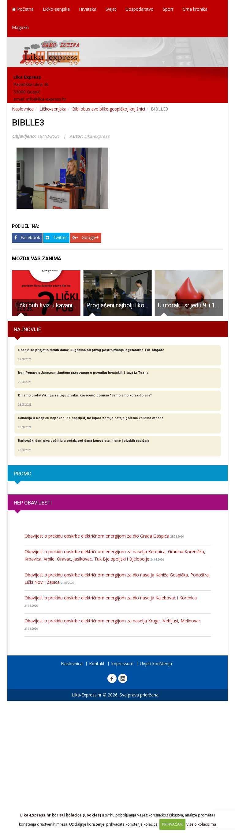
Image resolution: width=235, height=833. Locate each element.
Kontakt (97, 663)
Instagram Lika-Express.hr (122, 678)
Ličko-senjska (56, 9)
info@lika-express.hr (46, 99)
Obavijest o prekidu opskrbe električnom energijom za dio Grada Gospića (104, 536)
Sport (168, 9)
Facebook (29, 237)
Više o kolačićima (201, 824)
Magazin (20, 27)
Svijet (111, 9)
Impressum (122, 663)
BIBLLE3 (28, 123)
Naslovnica (23, 109)
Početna (25, 9)
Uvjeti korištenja (156, 663)
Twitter (59, 237)
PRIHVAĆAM (172, 824)
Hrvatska (87, 9)
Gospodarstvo (139, 9)
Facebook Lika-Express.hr (112, 678)
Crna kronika (195, 9)
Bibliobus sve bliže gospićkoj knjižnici (108, 109)
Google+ (89, 237)
